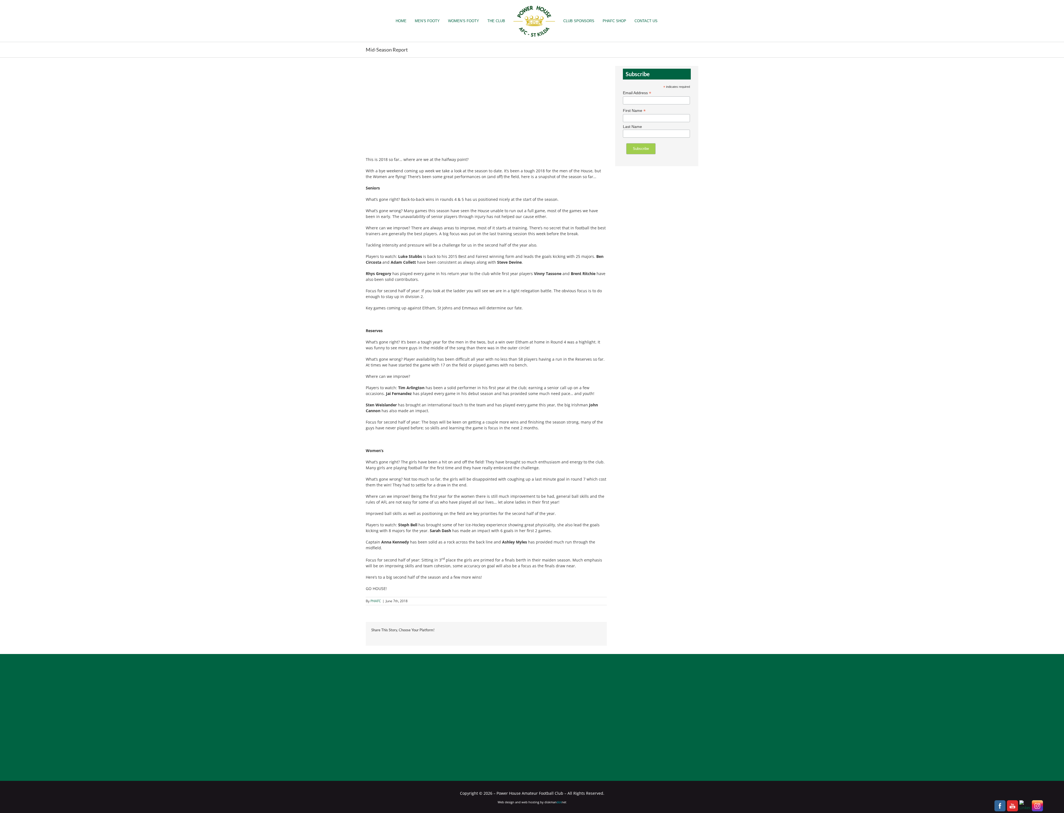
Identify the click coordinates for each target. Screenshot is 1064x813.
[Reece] (561, 722)
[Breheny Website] (676, 699)
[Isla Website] (417, 747)
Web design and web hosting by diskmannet (532, 802)
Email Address (637, 93)
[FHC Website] (503, 699)
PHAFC (375, 601)
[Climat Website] (618, 722)
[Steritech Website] (388, 699)
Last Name (632, 126)
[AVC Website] (388, 722)
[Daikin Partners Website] (676, 722)
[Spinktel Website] (561, 699)
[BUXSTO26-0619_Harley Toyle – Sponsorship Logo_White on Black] (647, 745)
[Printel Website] (503, 722)
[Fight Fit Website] (532, 747)
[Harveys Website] (445, 722)
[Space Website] (618, 699)
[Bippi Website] (445, 699)
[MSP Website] (474, 747)
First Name (634, 110)
